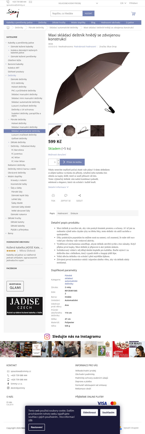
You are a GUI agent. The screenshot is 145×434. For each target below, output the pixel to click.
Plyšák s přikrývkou (20, 229)
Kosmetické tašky (19, 184)
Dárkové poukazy (16, 71)
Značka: (108, 46)
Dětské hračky (14, 218)
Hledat (88, 13)
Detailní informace (57, 187)
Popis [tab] (52, 213)
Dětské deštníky (18, 142)
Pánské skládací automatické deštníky (71, 279)
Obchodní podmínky (85, 374)
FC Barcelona (17, 150)
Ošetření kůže (14, 60)
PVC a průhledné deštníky (23, 90)
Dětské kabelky (18, 225)
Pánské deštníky (18, 119)
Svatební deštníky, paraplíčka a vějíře (26, 114)
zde (30, 420)
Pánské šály (16, 191)
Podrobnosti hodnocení (85, 46)
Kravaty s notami (19, 180)
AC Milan (15, 157)
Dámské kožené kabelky (22, 46)
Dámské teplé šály (20, 195)
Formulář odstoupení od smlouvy (91, 385)
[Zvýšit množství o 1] (58, 160)
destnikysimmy (18, 388)
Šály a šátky (16, 187)
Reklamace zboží (83, 388)
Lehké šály (16, 199)
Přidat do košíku (74, 162)
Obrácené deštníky (17, 172)
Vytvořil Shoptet (131, 427)
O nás (9, 402)
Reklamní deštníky (16, 165)
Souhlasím (108, 412)
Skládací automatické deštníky (25, 102)
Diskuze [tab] (74, 213)
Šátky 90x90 (17, 203)
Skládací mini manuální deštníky (26, 98)
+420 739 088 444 (19, 375)
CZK (122, 3)
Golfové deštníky (19, 138)
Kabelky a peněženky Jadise (21, 42)
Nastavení (36, 427)
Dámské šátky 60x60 (20, 206)
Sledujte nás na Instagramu (76, 336)
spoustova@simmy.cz (21, 371)
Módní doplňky (15, 176)
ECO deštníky (17, 83)
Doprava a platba (83, 381)
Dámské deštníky (19, 79)
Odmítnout (89, 412)
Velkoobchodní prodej (69, 3)
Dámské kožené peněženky (23, 56)
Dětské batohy (17, 222)
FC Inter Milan (18, 161)
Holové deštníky (18, 86)
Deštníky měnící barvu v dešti (22, 169)
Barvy (10, 233)
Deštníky (12, 75)
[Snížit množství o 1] (58, 163)
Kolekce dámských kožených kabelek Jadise (24, 51)
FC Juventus (17, 153)
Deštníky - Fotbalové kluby (23, 146)
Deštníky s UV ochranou (22, 109)
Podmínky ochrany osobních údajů (91, 378)
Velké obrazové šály (20, 210)
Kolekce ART (13, 67)
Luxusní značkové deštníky (24, 105)
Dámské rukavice (19, 214)
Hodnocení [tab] (63, 213)
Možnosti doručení (57, 154)
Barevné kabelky (15, 64)
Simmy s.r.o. (16, 383)
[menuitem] (19, 22)
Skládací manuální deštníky (24, 94)
